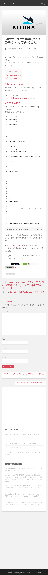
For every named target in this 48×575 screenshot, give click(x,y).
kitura (7, 274)
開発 (35, 49)
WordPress (37, 573)
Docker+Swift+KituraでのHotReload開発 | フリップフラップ (23, 497)
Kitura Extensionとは (13, 75)
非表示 (15, 71)
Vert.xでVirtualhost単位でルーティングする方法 (22, 434)
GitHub (26, 229)
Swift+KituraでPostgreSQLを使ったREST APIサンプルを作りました (24, 375)
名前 (4, 339)
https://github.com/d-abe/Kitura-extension (20, 98)
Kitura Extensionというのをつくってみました (21, 448)
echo (20, 245)
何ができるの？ (11, 78)
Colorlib (22, 573)
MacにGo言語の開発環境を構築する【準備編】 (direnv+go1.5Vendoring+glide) (23, 476)
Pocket (17, 267)
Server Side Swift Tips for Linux (16, 439)
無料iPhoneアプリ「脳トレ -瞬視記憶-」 (22, 469)
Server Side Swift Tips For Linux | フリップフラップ (23, 488)
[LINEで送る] (9, 267)
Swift (31, 49)
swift (12, 274)
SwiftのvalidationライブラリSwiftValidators (30, 383)
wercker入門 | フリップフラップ (23, 504)
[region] (24, 171)
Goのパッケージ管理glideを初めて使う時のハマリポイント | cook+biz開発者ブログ (24, 479)
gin (14, 245)
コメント (5, 311)
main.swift (9, 229)
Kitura (38, 88)
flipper (23, 49)
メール (5, 348)
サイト (4, 357)
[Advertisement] (24, 407)
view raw (39, 229)
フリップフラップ (12, 2)
